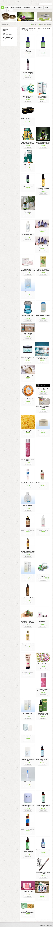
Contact (4, 30)
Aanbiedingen (17, 1)
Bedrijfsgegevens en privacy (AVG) (8, 33)
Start (1, 1)
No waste (10, 10)
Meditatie (40, 7)
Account (34, 24)
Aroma (6, 7)
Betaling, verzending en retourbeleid (7, 35)
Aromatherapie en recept (8, 37)
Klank (34, 7)
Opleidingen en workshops (8, 38)
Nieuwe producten (8, 1)
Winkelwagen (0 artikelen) (45, 24)
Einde (49, 920)
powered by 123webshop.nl (46, 925)
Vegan (46, 7)
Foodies (3, 10)
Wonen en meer (27, 7)
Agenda (4, 40)
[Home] (2, 7)
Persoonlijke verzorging (16, 7)
